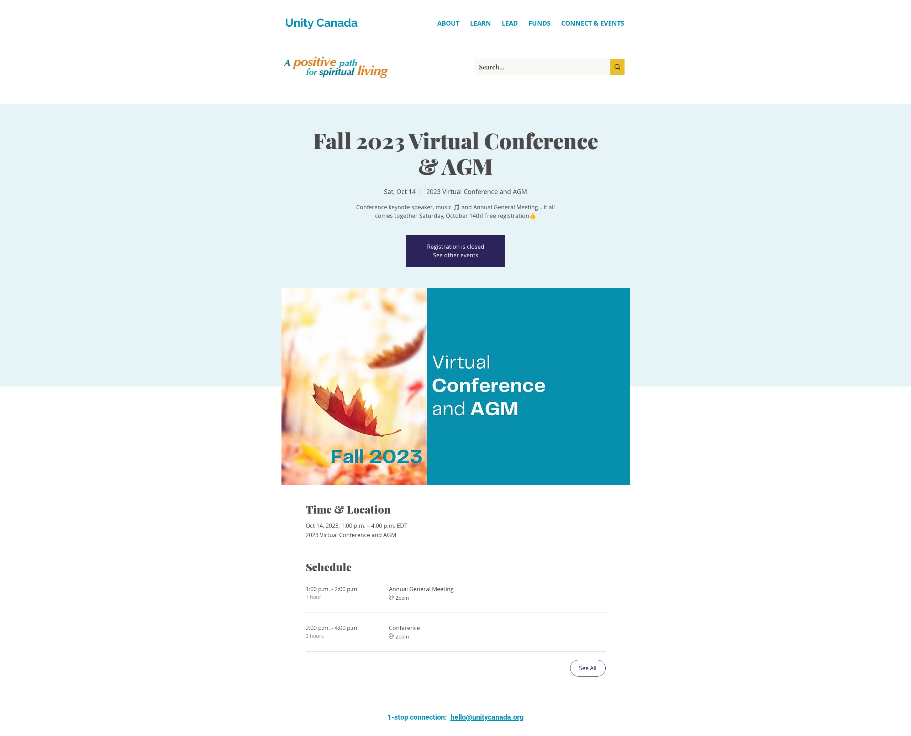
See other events (455, 255)
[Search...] (617, 67)
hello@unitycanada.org (487, 717)
